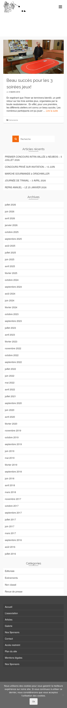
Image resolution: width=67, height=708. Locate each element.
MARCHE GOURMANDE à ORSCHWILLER (27, 173)
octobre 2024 (12, 279)
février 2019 (11, 464)
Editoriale (9, 571)
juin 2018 (9, 478)
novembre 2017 (13, 499)
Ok (33, 701)
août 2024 (10, 293)
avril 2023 (10, 334)
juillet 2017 (10, 519)
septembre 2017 (13, 512)
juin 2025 (9, 259)
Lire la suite (52, 110)
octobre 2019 (12, 437)
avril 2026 (10, 218)
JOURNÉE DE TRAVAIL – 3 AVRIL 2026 (25, 180)
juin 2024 (9, 300)
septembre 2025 (13, 238)
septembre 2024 (13, 286)
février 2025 (11, 273)
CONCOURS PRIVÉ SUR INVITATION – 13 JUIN (30, 166)
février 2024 (11, 307)
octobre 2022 (12, 355)
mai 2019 (9, 457)
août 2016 (10, 546)
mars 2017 (10, 533)
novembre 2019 (13, 430)
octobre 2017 (12, 505)
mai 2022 (9, 382)
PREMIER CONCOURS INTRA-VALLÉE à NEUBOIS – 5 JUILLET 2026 (33, 158)
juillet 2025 (10, 252)
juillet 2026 (10, 204)
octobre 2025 (12, 232)
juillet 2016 (10, 553)
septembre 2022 (13, 362)
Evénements (13, 120)
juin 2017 (9, 526)
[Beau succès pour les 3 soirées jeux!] (33, 56)
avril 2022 (10, 389)
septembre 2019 (13, 444)
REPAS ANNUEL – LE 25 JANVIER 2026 (26, 187)
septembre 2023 (13, 321)
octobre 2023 (12, 314)
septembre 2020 (13, 403)
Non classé (10, 584)
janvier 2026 (11, 225)
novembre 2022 (13, 348)
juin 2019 (9, 451)
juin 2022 (9, 375)
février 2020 (11, 423)
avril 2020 (10, 416)
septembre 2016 (13, 540)
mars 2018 (10, 492)
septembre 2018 (13, 471)
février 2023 (11, 341)
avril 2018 (10, 485)
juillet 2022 (10, 368)
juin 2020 (9, 410)
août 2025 (10, 245)
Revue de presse (13, 591)
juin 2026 (9, 211)
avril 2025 (10, 266)
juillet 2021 (10, 396)
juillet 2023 (10, 327)
